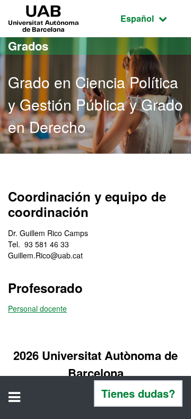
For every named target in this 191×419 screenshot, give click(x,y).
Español (151, 18)
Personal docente (37, 308)
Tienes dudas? (138, 393)
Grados (28, 45)
